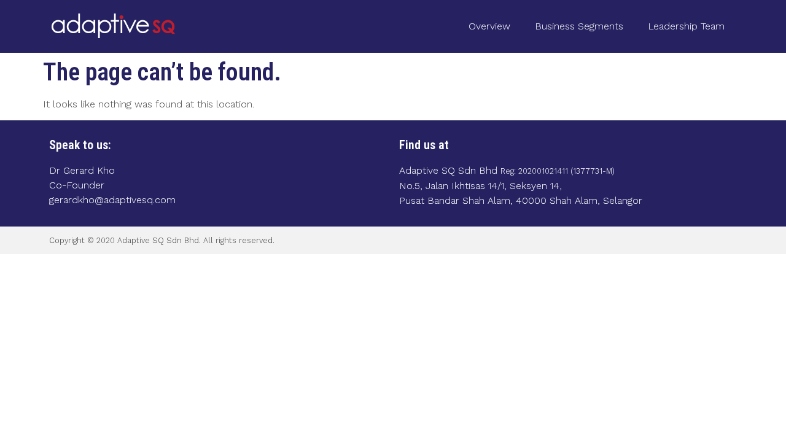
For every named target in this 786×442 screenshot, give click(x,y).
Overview (489, 26)
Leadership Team (686, 26)
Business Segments (579, 26)
